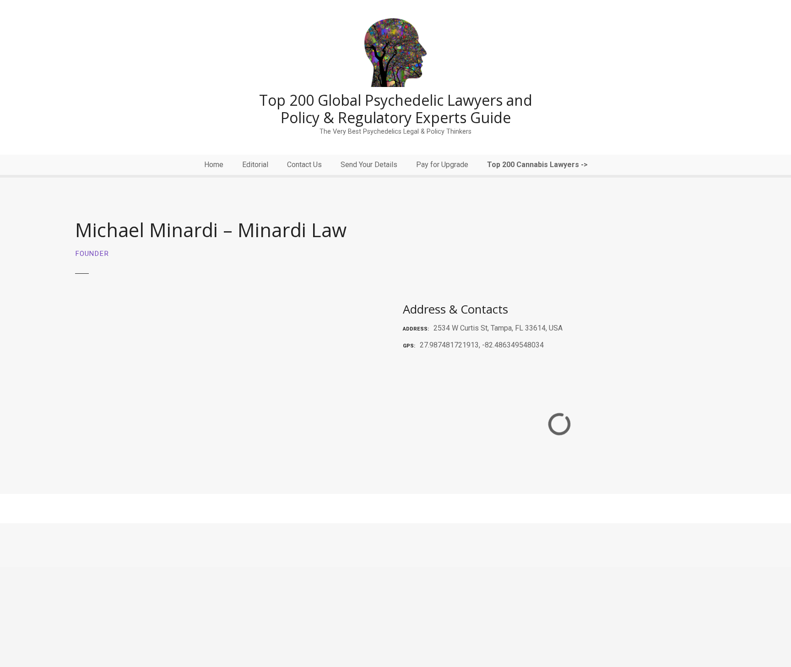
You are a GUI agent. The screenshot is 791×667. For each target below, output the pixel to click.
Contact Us (304, 164)
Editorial (255, 164)
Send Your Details (369, 164)
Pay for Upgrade (442, 164)
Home (213, 164)
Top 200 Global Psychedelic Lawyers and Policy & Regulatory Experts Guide (395, 108)
